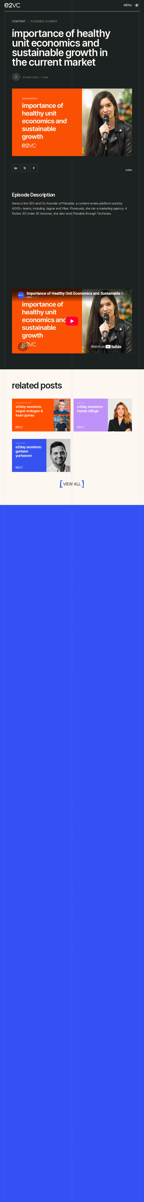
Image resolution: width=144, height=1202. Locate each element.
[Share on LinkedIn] (16, 168)
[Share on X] (24, 168)
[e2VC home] (12, 5)
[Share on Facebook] (34, 168)
